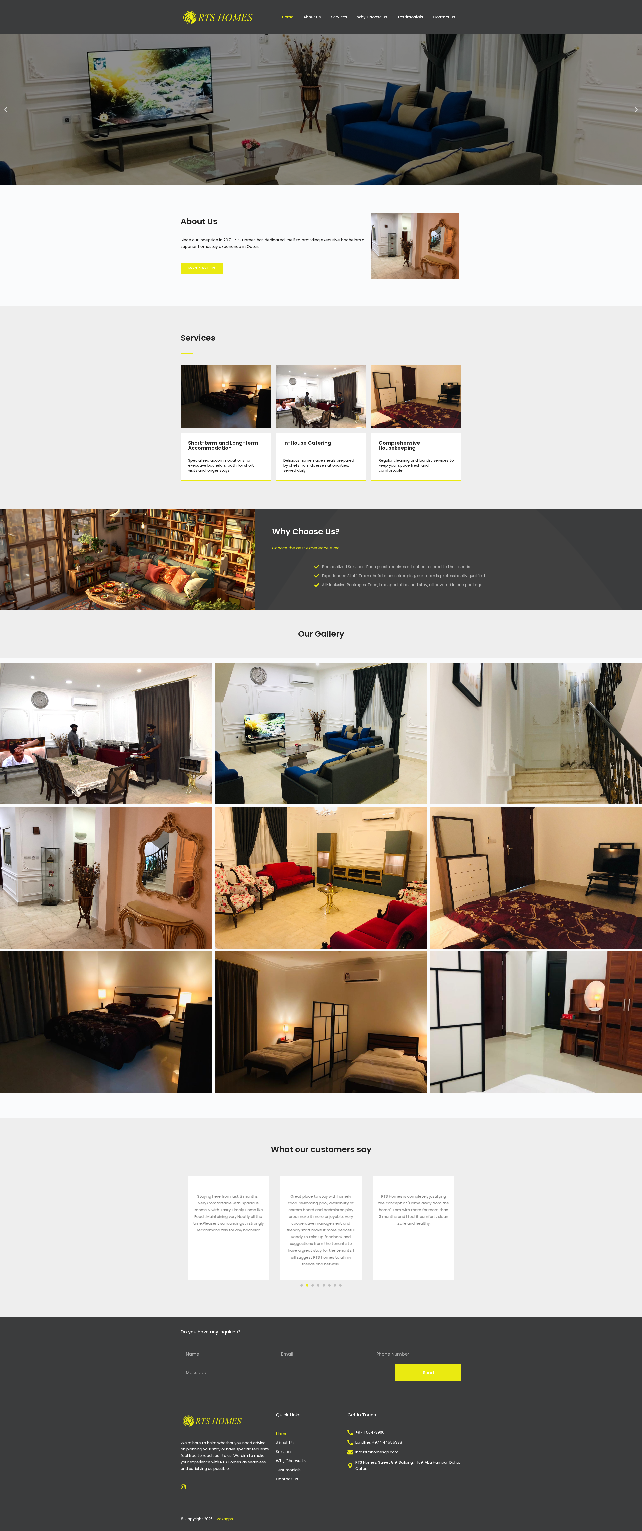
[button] (6, 109)
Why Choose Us (372, 17)
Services (339, 17)
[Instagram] (183, 1487)
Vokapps (225, 1518)
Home (287, 17)
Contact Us (444, 17)
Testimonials (410, 17)
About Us (312, 17)
